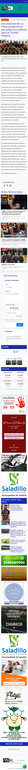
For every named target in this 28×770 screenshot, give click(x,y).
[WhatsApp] (16, 1)
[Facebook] (22, 1)
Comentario (7, 291)
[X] (19, 1)
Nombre (6, 284)
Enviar (20, 325)
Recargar (19, 316)
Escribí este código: (10, 304)
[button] (13, 1)
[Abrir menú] (3, 15)
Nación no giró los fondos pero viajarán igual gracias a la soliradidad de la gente (14, 240)
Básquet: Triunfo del (8, 264)
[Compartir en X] (7, 185)
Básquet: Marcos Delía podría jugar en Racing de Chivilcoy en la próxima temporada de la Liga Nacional (14, 212)
